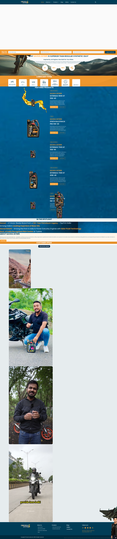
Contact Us (73, 2)
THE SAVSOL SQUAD (44, 246)
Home (42, 2)
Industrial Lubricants (56, 528)
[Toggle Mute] (115, 537)
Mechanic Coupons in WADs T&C (88, 530)
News (39, 532)
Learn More (62, 107)
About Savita (40, 527)
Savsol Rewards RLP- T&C (87, 531)
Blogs (62, 2)
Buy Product (53, 107)
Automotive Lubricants (56, 527)
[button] (95, 2)
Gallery (67, 2)
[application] (50, 2)
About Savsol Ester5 (41, 528)
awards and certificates (42, 530)
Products (55, 2)
